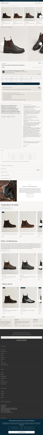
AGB (1, 361)
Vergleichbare (10, 205)
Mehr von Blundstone (9, 241)
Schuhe (2, 27)
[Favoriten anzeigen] (37, 3)
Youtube (2, 395)
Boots (6, 27)
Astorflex (3, 22)
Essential (4, 116)
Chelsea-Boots (9, 27)
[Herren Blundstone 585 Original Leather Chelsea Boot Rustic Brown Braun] (29, 14)
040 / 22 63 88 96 (7, 411)
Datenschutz (3, 357)
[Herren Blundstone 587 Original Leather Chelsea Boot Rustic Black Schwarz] (27, 263)
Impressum (3, 359)
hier (24, 137)
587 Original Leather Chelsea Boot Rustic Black (28, 276)
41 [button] (16, 77)
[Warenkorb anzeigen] (39, 3)
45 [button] (16, 80)
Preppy (13, 116)
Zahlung (2, 380)
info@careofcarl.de (9, 412)
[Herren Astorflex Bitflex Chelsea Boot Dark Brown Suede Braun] (18, 14)
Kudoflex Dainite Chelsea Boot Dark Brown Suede (5, 23)
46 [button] (26, 80)
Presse (2, 355)
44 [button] (6, 80)
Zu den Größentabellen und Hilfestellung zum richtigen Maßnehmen (15, 161)
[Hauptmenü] (41, 3)
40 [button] (6, 77)
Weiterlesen (21, 424)
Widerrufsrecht (3, 362)
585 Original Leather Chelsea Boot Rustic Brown (29, 23)
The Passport (3, 349)
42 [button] (26, 77)
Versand (2, 372)
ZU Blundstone (5, 250)
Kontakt (2, 374)
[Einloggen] (35, 3)
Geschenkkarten (3, 383)
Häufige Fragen (3, 376)
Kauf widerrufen (3, 378)
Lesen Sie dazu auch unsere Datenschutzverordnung (21, 340)
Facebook (2, 393)
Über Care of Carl (4, 351)
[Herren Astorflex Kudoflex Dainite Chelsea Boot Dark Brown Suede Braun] (6, 14)
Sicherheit (2, 353)
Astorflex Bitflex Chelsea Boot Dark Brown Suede (27, 234)
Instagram (2, 391)
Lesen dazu (39, 74)
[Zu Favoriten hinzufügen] (17, 212)
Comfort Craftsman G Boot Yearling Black (28, 310)
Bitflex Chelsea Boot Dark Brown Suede (17, 23)
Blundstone (26, 22)
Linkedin (2, 397)
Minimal (8, 116)
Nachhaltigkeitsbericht (4, 364)
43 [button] (36, 77)
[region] (21, 322)
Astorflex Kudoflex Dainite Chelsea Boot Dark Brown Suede (9, 234)
